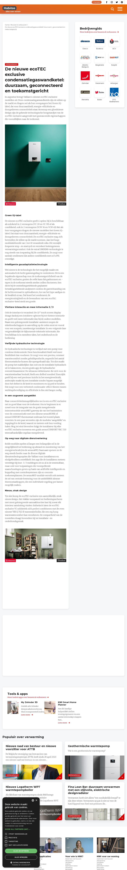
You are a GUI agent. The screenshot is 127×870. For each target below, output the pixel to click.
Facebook (106, 2)
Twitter (116, 2)
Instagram (111, 2)
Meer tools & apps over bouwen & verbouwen (26, 697)
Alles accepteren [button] (21, 851)
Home (7, 25)
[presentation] (95, 760)
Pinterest (122, 2)
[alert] (21, 832)
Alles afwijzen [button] (21, 857)
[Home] (11, 9)
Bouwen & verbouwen (19, 25)
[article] (85, 43)
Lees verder (19, 826)
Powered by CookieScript (21, 865)
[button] (21, 829)
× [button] (36, 800)
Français (97, 2)
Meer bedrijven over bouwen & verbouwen (98, 32)
